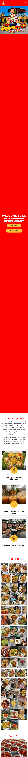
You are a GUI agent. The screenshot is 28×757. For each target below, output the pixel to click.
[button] (25, 3)
